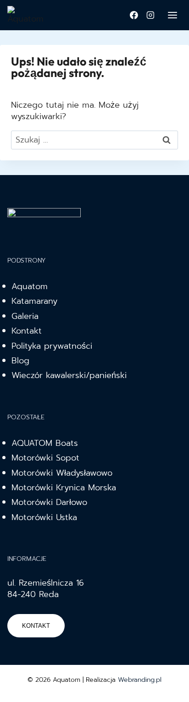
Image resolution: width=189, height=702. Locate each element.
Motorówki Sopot (45, 457)
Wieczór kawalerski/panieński (69, 375)
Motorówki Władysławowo (61, 472)
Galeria (25, 316)
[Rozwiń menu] (172, 15)
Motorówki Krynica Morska (63, 487)
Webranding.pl (139, 680)
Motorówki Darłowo (49, 502)
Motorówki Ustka (44, 517)
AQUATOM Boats (44, 443)
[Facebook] (134, 15)
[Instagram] (150, 15)
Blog (20, 360)
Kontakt (26, 330)
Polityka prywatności (51, 346)
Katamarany (34, 301)
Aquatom (29, 286)
